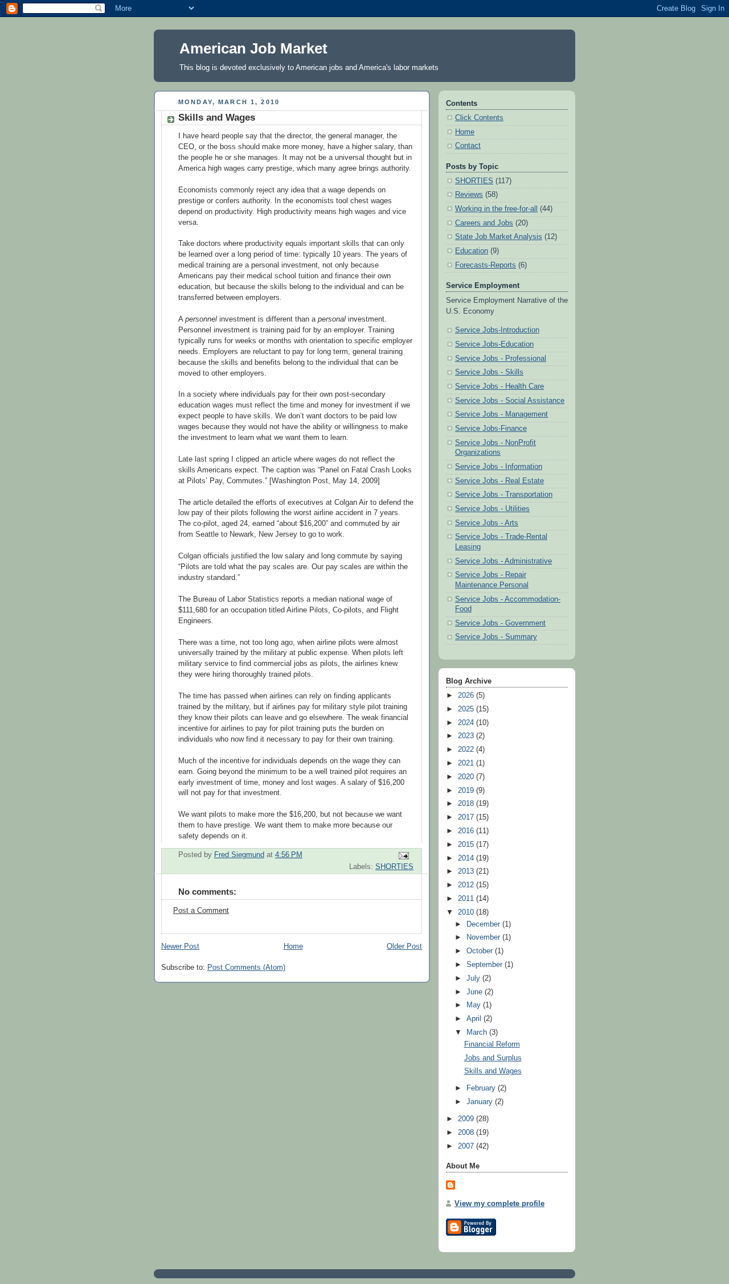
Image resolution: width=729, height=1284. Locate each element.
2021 (467, 763)
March (477, 1032)
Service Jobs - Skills (489, 372)
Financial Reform (492, 1044)
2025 (467, 709)
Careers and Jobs (484, 223)
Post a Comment (201, 911)
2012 (467, 885)
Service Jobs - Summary (496, 637)
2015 (467, 845)
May (474, 1005)
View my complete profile (499, 1204)
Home (293, 946)
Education (471, 251)
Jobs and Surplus (493, 1058)
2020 (467, 777)
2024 (467, 723)
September (485, 965)
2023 (467, 736)
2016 (467, 831)
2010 (467, 912)
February (482, 1088)
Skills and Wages (493, 1071)
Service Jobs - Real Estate (499, 481)
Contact (468, 146)
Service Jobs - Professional (500, 359)
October (480, 951)
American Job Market (253, 48)
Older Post (404, 946)
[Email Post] (403, 855)
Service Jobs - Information (498, 467)
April (475, 1019)
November (484, 937)
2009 (467, 1119)
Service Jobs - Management (501, 414)
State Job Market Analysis (498, 237)
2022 (467, 750)
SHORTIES (394, 867)
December (484, 924)
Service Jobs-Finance (491, 429)
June (475, 992)
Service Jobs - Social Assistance (509, 401)
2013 (467, 871)
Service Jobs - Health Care (499, 386)
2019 (467, 791)
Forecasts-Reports (485, 265)
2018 (467, 804)
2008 (467, 1133)
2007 (467, 1146)
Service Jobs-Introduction (497, 330)
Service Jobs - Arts (486, 523)
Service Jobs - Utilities (492, 509)
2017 (467, 817)
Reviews (469, 195)
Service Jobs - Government (500, 623)
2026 (467, 695)
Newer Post (180, 946)
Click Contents (479, 118)
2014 (467, 858)
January (480, 1102)
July (474, 978)
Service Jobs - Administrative (503, 561)
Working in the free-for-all (496, 209)
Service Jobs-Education (494, 344)
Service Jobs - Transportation (503, 495)
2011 (467, 899)
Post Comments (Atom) (246, 968)
